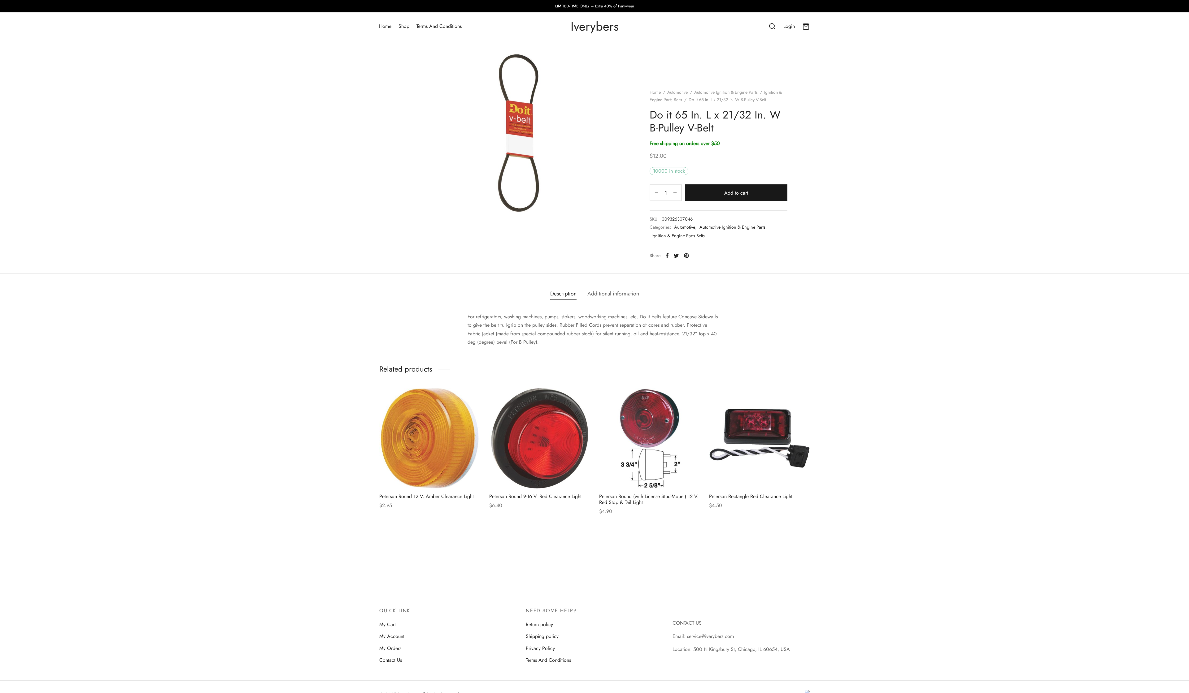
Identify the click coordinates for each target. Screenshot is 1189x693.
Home (385, 26)
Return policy (539, 624)
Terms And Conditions (439, 26)
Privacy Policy (540, 648)
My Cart (387, 624)
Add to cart (736, 192)
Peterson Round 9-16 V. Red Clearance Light (535, 496)
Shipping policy (542, 636)
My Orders (390, 648)
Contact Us (390, 660)
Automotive (677, 92)
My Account (391, 636)
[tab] (563, 294)
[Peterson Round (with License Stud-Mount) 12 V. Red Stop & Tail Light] (649, 438)
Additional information (613, 294)
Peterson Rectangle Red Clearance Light (750, 496)
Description (563, 294)
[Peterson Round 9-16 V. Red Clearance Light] (539, 438)
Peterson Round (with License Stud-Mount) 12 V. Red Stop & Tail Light (649, 499)
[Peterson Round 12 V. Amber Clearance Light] (429, 438)
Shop (404, 26)
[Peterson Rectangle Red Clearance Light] (759, 438)
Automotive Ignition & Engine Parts (726, 92)
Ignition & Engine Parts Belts (678, 236)
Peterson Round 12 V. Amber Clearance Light (426, 496)
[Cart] (806, 26)
